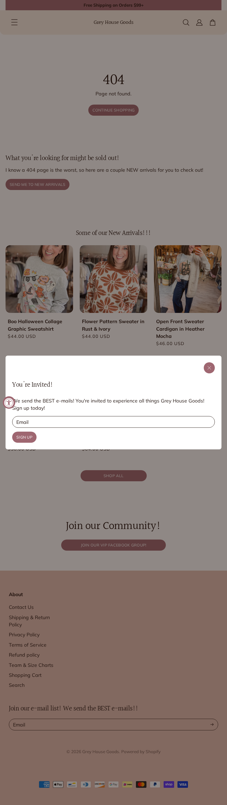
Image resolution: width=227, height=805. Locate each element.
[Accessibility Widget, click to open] (9, 402)
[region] (113, 402)
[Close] (209, 367)
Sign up (24, 437)
